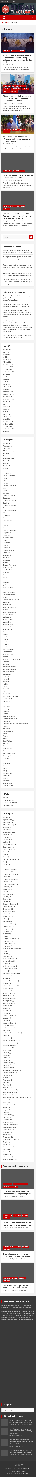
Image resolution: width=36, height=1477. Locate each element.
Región (5, 733)
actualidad (6, 443)
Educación (7, 129)
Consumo (6, 508)
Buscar (31, 237)
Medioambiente (8, 654)
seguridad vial (7, 748)
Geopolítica (6, 582)
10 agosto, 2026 (8, 1290)
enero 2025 (6, 389)
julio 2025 (6, 377)
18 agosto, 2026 (8, 1227)
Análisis (5, 456)
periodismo (6, 704)
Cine (4, 488)
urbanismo (6, 781)
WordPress (24, 1474)
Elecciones (6, 548)
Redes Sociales (8, 731)
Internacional (7, 622)
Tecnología (6, 763)
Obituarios (6, 686)
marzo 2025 (7, 384)
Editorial (5, 540)
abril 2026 (6, 357)
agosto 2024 (7, 402)
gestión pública (8, 587)
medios (5, 657)
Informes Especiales (9, 612)
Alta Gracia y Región (9, 451)
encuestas (6, 560)
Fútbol (5, 577)
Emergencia (7, 555)
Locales (5, 647)
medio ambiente (8, 649)
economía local (8, 538)
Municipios (6, 676)
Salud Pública (7, 741)
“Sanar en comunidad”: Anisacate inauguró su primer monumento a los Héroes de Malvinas (17, 98)
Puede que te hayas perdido (15, 1166)
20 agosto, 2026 (8, 1196)
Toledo (5, 768)
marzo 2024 (7, 414)
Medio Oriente (7, 652)
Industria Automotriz (10, 607)
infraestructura (8, 614)
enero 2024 (6, 419)
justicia (5, 634)
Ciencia (5, 483)
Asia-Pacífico (7, 466)
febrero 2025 (7, 387)
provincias (6, 729)
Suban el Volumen (23, 1468)
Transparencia (7, 773)
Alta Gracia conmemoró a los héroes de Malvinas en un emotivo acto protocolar (17, 139)
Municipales (7, 674)
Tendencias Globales (10, 766)
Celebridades (7, 473)
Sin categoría (7, 756)
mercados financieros (10, 667)
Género (5, 580)
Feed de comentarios (10, 803)
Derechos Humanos (9, 530)
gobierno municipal (9, 592)
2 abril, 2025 (7, 65)
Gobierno (6, 590)
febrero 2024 (7, 416)
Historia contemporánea (11, 600)
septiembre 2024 (8, 399)
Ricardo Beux (21, 221)
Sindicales (6, 758)
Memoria (7, 50)
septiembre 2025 (8, 372)
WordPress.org (8, 805)
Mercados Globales (9, 669)
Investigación (7, 627)
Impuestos (6, 602)
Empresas (6, 557)
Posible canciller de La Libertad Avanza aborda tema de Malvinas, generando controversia (17, 216)
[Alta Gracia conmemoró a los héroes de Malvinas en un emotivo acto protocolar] (18, 124)
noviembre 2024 (8, 394)
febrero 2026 (7, 362)
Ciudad (5, 491)
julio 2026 (6, 352)
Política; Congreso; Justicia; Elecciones (16, 724)
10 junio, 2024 (7, 180)
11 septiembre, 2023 (9, 221)
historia (7, 89)
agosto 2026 (7, 350)
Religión (5, 736)
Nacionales (8, 170)
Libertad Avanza (8, 642)
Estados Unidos (8, 570)
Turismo (5, 778)
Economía (6, 535)
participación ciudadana (10, 696)
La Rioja (5, 639)
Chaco (5, 478)
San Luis (6, 743)
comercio (6, 493)
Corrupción (6, 515)
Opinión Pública (8, 694)
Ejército (23, 86)
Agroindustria (7, 446)
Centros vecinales (9, 476)
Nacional (6, 679)
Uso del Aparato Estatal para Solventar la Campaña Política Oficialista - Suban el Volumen (16, 323)
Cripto (5, 518)
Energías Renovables (10, 565)
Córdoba (6, 513)
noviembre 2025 (8, 367)
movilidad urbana (8, 672)
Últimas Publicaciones (13, 1416)
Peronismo (6, 706)
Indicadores (7, 605)
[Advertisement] (18, 1344)
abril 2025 (6, 382)
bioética (5, 468)
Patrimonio (6, 701)
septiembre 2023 (8, 429)
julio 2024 (6, 404)
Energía (5, 562)
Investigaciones (8, 629)
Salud (23, 170)
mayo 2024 (6, 409)
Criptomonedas (8, 520)
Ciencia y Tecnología (9, 486)
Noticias (7, 209)
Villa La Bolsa (7, 783)
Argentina (6, 463)
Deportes (6, 528)
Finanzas (6, 572)
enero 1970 (6, 431)
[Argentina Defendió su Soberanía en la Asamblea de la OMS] (18, 163)
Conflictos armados (9, 505)
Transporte (6, 776)
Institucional (16, 89)
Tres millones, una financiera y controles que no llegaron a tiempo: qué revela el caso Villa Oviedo (17, 267)
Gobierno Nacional (9, 595)
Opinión (5, 691)
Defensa (5, 525)
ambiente (6, 453)
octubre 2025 (7, 369)
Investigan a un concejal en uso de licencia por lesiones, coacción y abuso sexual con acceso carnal (17, 259)
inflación (5, 610)
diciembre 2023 (8, 421)
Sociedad (22, 50)
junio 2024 (6, 407)
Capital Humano (8, 471)
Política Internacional (10, 719)
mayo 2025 (6, 379)
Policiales (6, 711)
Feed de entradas (8, 800)
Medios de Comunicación (11, 659)
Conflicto (6, 503)
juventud (5, 637)
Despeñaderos (7, 533)
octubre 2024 (7, 397)
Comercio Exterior (9, 495)
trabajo (5, 771)
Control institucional (9, 510)
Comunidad (6, 498)
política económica (9, 716)
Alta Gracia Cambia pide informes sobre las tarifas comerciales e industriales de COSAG (17, 1287)
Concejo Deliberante (9, 500)
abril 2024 (6, 412)
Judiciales (6, 632)
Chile (4, 481)
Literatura (6, 644)
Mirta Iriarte (6, 335)
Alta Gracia (6, 448)
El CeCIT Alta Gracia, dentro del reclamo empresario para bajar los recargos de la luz (17, 1193)
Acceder (5, 798)
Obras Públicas (8, 689)
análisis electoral (8, 458)
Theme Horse (20, 1471)
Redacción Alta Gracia (19, 65)
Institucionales (8, 619)
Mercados (6, 664)
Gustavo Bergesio (17, 103)
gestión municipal (8, 585)
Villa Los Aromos (8, 786)
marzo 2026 (7, 359)
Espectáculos (7, 567)
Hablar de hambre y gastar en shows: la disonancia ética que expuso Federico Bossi (16, 298)
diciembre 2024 (8, 392)
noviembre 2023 (8, 424)
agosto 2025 (7, 374)
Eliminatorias (7, 553)
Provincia (6, 726)
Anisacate (7, 86)
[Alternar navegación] (4, 17)
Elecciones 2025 (8, 550)
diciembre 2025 (8, 364)
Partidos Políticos (9, 699)
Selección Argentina (9, 751)
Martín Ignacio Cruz (20, 1290)
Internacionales (9, 206)
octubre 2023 (7, 426)
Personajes (6, 709)
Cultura (15, 86)
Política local (7, 721)
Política (14, 50)
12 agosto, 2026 (8, 1259)
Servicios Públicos (9, 753)
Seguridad (6, 746)
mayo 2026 (6, 354)
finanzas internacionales (11, 575)
